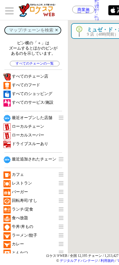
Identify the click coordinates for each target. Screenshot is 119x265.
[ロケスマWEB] (39, 10)
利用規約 (107, 261)
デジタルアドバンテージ (79, 261)
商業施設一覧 (83, 10)
